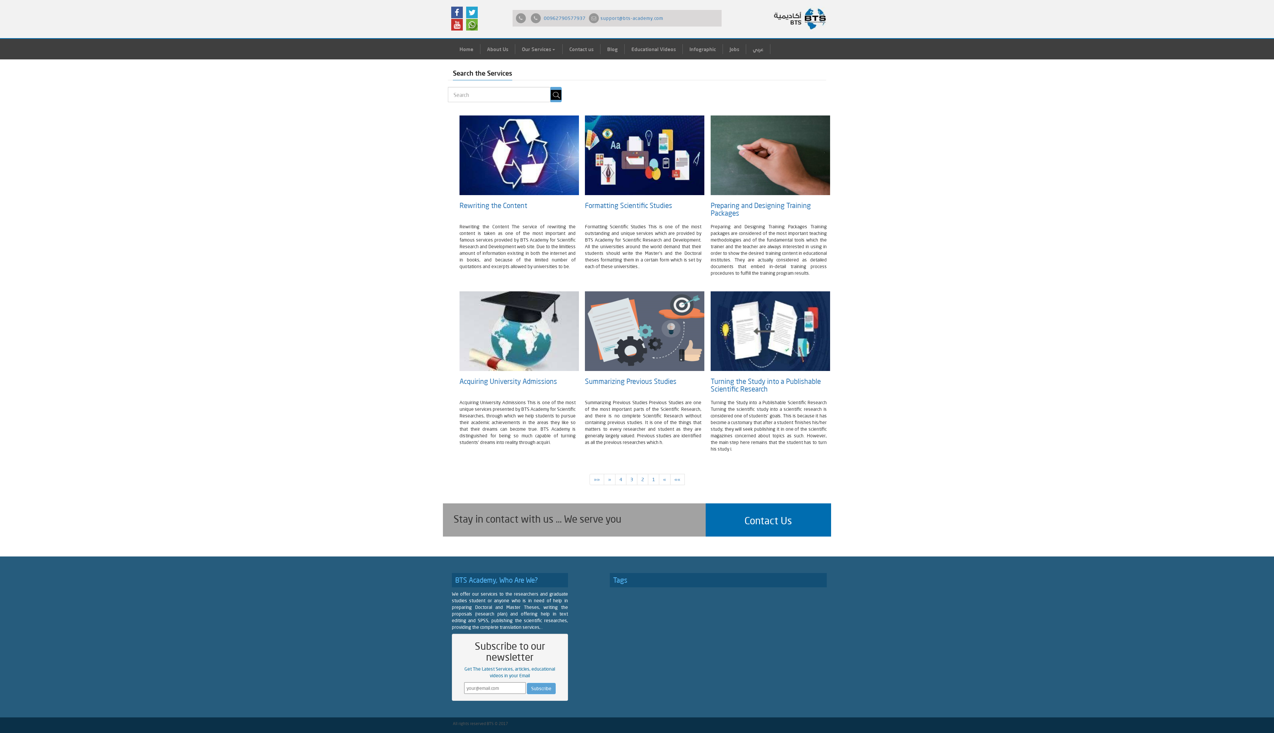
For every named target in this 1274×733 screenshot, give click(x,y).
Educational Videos (653, 49)
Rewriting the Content (493, 205)
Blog (612, 49)
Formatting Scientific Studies (628, 205)
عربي (758, 49)
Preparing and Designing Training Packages (761, 209)
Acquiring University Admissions (508, 381)
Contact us (581, 49)
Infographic (702, 49)
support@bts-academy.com (632, 18)
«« (677, 479)
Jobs (734, 49)
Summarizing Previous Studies (632, 381)
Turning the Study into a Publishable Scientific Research (766, 385)
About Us (497, 49)
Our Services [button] (537, 49)
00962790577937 (565, 18)
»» (597, 479)
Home (466, 49)
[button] (768, 520)
